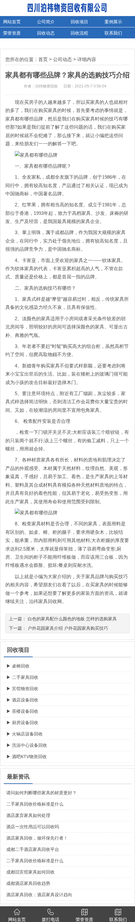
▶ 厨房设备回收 (22, 722)
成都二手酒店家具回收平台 (32, 849)
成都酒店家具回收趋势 (28, 883)
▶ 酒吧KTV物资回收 (26, 756)
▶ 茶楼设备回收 (22, 711)
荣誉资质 (12, 33)
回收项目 (79, 21)
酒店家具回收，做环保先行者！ (37, 838)
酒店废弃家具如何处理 (28, 815)
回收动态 (46, 33)
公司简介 (46, 21)
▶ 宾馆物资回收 (22, 688)
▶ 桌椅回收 (18, 665)
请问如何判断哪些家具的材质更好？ (41, 792)
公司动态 (62, 59)
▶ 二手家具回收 (22, 677)
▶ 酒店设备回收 (22, 699)
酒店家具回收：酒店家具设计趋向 (39, 894)
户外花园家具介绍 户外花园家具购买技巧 (68, 628)
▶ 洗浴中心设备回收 (26, 745)
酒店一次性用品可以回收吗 (32, 826)
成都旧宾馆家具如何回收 (30, 872)
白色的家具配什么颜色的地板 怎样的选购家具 (72, 618)
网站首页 (12, 21)
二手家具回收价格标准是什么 (34, 804)
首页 (43, 59)
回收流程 (79, 33)
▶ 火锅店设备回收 (24, 733)
